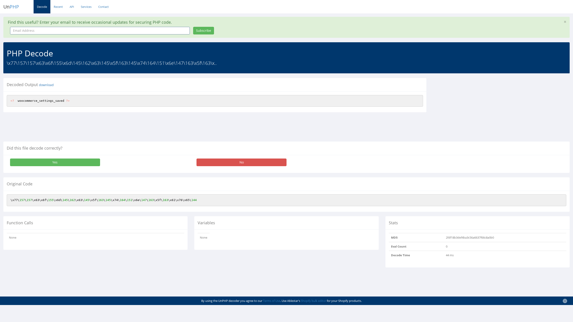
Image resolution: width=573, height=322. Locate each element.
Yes (55, 162)
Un (11, 7)
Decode (42, 7)
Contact (103, 7)
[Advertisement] (470, 109)
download (46, 85)
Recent (58, 7)
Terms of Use (271, 301)
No (241, 162)
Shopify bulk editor (313, 301)
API (72, 7)
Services (86, 7)
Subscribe (203, 30)
